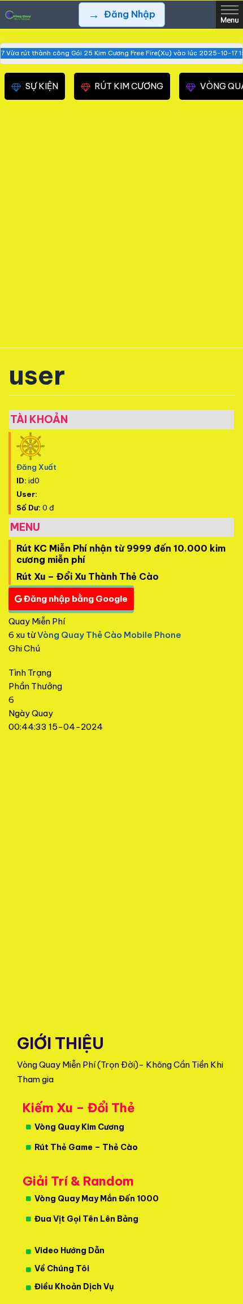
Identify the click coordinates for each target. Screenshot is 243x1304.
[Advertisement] (121, 226)
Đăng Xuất (36, 467)
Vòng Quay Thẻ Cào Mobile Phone (109, 634)
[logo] (17, 15)
